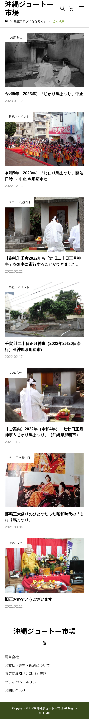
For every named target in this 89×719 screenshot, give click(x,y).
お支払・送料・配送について (27, 665)
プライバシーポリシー (22, 682)
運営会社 (12, 657)
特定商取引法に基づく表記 (25, 674)
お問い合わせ (15, 690)
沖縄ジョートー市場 (29, 8)
